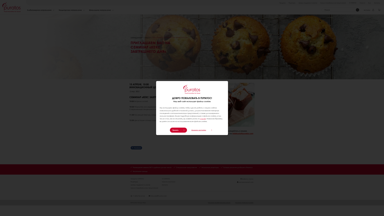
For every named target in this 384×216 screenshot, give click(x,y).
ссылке (203, 119)
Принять (175, 130)
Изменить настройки (198, 130)
